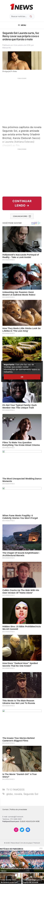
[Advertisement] (22, 101)
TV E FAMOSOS (15, 789)
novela (18, 794)
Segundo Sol (30, 794)
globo (9, 794)
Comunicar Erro (20, 216)
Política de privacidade (18, 809)
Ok (22, 377)
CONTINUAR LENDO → (22, 203)
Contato (5, 809)
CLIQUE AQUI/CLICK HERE (30, 821)
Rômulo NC (6, 48)
